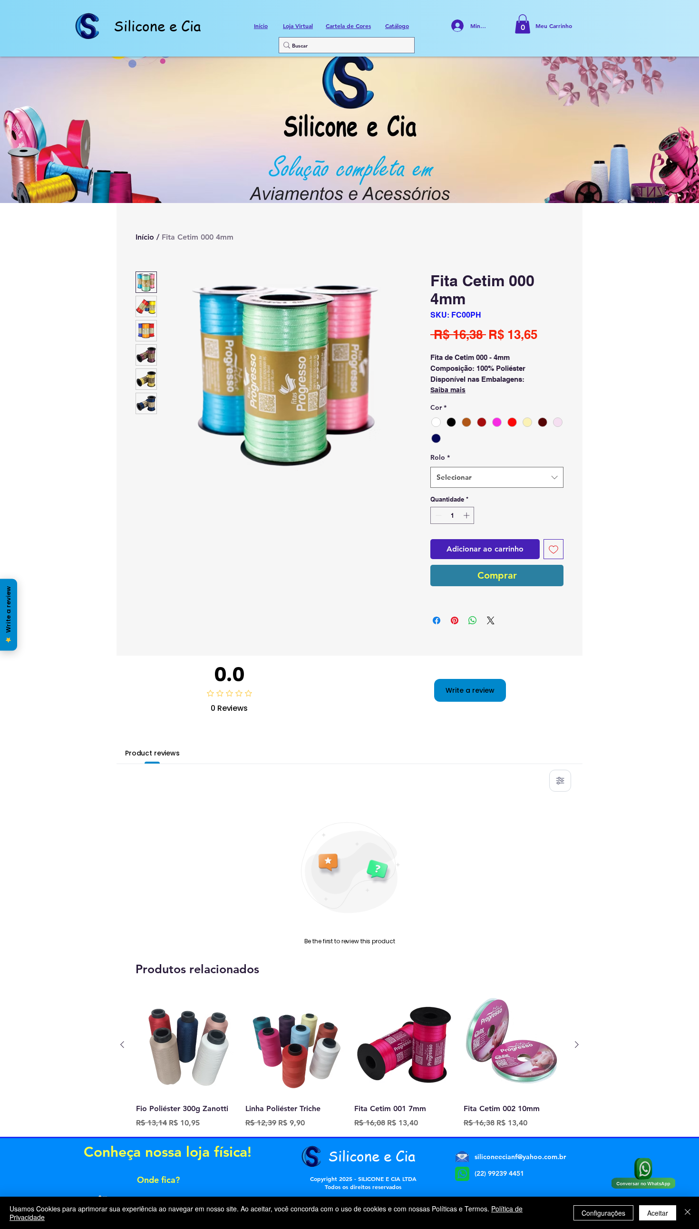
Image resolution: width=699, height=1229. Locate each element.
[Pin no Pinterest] (454, 620)
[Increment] (467, 515)
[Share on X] (490, 620)
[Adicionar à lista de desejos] (553, 549)
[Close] (687, 1212)
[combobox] (496, 477)
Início (145, 237)
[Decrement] (437, 515)
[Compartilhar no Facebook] (436, 620)
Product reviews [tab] (152, 753)
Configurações (603, 1213)
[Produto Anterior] (122, 1044)
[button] (523, 24)
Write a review (470, 690)
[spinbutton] (452, 515)
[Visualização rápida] (186, 1045)
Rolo (440, 457)
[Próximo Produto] (576, 1044)
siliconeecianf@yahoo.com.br (520, 1156)
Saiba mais (448, 390)
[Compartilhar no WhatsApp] (472, 620)
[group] (349, 1062)
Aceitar (657, 1213)
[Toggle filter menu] (560, 781)
